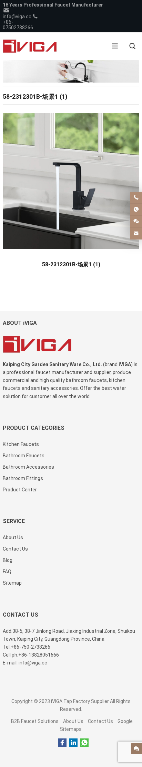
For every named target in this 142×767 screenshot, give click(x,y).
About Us (73, 721)
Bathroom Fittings (23, 478)
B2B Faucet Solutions (35, 721)
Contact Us (100, 721)
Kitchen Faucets (21, 444)
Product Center (20, 489)
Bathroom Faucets (23, 455)
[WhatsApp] (84, 742)
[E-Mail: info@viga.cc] (136, 233)
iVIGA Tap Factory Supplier (80, 701)
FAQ (7, 571)
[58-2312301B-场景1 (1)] (71, 183)
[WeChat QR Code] (136, 221)
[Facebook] (62, 742)
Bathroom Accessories (28, 467)
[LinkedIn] (73, 742)
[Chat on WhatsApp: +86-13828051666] (136, 209)
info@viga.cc (17, 16)
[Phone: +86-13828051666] (136, 197)
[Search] (132, 46)
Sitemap (12, 583)
